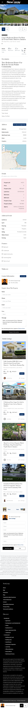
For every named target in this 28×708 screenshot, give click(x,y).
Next (17, 509)
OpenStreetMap (18, 168)
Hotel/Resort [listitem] (8, 642)
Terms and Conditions (8, 609)
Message (4, 317)
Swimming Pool (7, 257)
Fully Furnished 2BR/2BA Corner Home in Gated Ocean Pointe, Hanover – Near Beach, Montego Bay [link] (14, 363)
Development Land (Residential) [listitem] (12, 623)
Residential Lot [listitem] (8, 627)
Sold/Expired (4, 35)
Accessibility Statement (8, 604)
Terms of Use (21, 328)
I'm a (3, 311)
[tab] (3, 29)
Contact (5, 602)
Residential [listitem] (6, 618)
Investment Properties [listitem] (10, 644)
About (4, 587)
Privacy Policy (6, 606)
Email (3, 304)
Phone (3, 298)
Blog (4, 594)
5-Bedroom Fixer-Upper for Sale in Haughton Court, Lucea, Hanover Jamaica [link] (14, 404)
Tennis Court (6, 261)
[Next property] (23, 509)
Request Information (14, 332)
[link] (14, 350)
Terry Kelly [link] (9, 459)
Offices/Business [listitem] (9, 649)
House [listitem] (6, 625)
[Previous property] (4, 509)
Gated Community (8, 254)
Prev (9, 509)
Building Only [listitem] (8, 639)
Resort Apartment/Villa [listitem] (10, 630)
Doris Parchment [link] (10, 500)
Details (22, 373)
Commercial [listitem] (7, 635)
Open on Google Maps (20, 124)
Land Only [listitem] (7, 646)
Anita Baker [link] (9, 419)
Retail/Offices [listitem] (8, 651)
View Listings (23, 276)
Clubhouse (6, 250)
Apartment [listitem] (7, 620)
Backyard (5, 247)
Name (3, 291)
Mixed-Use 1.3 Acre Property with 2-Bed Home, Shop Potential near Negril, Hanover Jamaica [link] (14, 445)
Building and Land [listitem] (9, 637)
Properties (5, 592)
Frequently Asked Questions (9, 597)
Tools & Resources (7, 599)
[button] (21, 29)
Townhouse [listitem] (8, 632)
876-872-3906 (14, 282)
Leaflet (12, 168)
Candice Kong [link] (9, 378)
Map (4, 590)
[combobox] (14, 314)
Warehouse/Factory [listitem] (9, 653)
